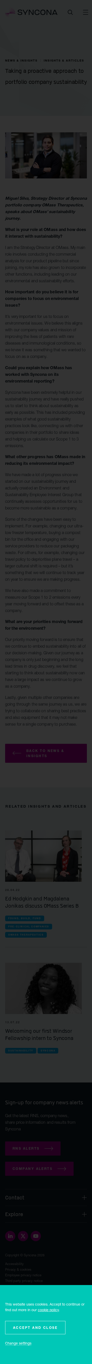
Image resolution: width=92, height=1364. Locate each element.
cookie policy (48, 1310)
